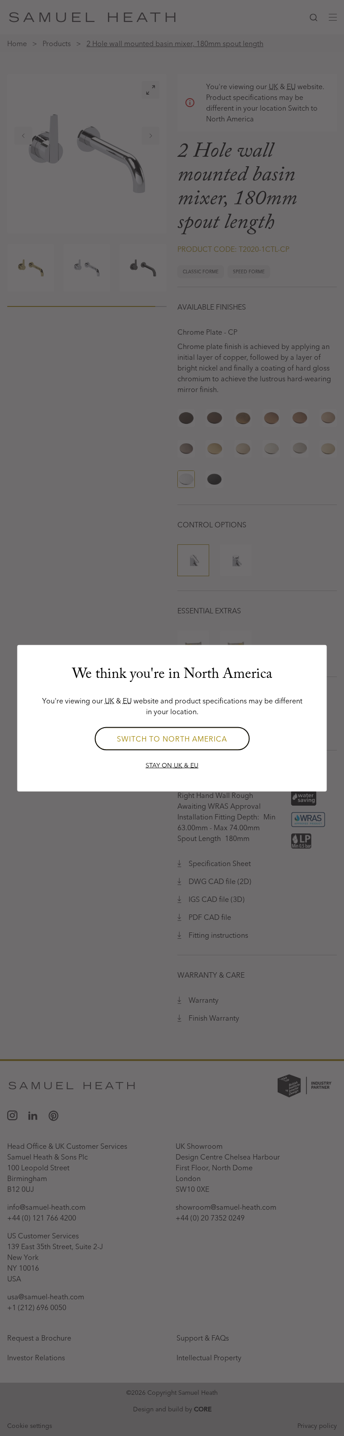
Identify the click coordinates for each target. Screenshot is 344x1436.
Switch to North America (172, 738)
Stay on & (172, 765)
